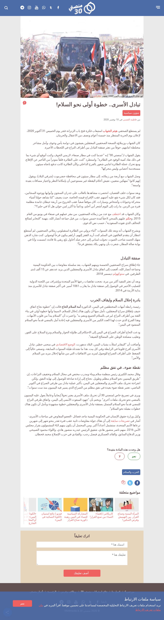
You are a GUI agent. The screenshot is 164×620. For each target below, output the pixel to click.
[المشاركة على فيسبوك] (137, 483)
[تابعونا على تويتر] (51, 7)
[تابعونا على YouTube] (37, 7)
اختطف (116, 214)
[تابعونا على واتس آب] (44, 7)
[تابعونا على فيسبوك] (58, 7)
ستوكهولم (118, 273)
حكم (128, 218)
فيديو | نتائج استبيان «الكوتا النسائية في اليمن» (51, 516)
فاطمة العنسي (130, 119)
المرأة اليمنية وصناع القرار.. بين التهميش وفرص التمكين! (128, 516)
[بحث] (6, 8)
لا (119, 456)
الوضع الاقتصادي (65, 344)
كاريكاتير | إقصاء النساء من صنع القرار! (101, 515)
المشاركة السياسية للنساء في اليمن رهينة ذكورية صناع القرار (75, 516)
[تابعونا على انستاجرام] (29, 7)
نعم (22, 603)
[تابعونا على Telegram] (22, 7)
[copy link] (123, 483)
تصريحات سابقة (120, 420)
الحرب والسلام (131, 472)
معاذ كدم (97, 96)
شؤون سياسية (131, 112)
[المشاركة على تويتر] (130, 483)
